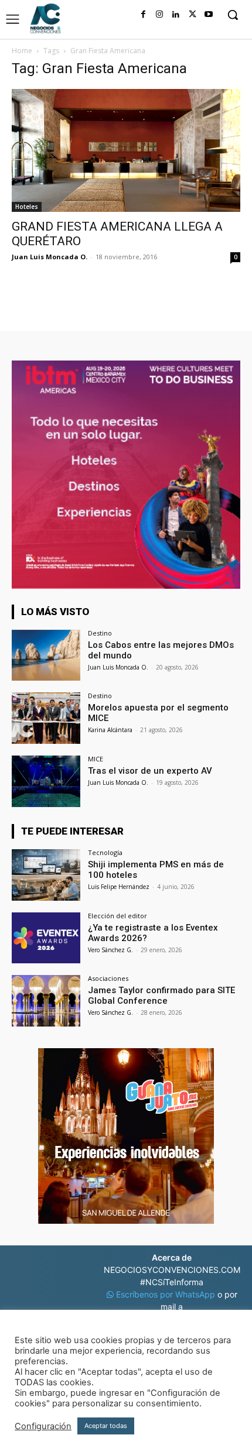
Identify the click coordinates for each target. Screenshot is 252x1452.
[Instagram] (159, 14)
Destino (100, 633)
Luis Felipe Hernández (118, 887)
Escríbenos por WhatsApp (165, 1294)
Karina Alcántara (110, 730)
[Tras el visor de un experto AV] (46, 781)
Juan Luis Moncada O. (49, 256)
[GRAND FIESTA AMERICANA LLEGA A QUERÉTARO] (126, 150)
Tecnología (105, 852)
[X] (192, 14)
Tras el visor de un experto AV (150, 771)
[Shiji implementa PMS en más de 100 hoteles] (46, 875)
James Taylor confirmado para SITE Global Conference (161, 995)
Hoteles (26, 206)
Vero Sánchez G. (110, 950)
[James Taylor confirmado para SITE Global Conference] (46, 1001)
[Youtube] (208, 14)
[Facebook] (143, 14)
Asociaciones (108, 978)
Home (22, 51)
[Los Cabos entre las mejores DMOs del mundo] (46, 655)
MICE (95, 759)
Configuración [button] (43, 1426)
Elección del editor (117, 915)
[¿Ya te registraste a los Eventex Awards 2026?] (46, 938)
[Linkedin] (176, 14)
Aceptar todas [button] (105, 1426)
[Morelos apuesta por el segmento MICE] (46, 718)
